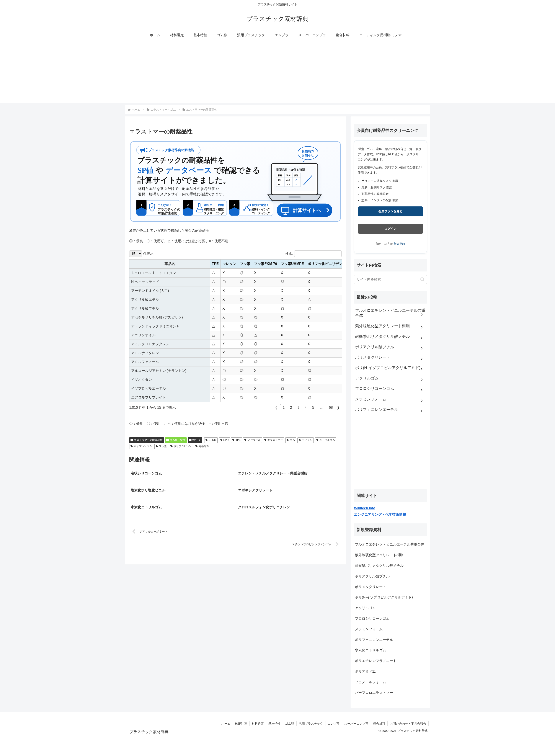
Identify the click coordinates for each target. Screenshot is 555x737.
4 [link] (306, 407)
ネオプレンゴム (143, 446)
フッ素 (163, 446)
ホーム (225, 723)
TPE (238, 439)
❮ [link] (276, 407)
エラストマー (275, 439)
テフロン (307, 439)
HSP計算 (241, 723)
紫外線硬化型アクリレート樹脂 (379, 555)
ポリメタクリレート (370, 587)
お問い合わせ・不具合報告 (408, 723)
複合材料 (379, 723)
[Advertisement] (277, 72)
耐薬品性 (204, 446)
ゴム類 (289, 723)
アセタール (254, 439)
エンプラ (334, 723)
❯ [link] (338, 407)
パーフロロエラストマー (374, 693)
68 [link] (331, 407)
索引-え (196, 439)
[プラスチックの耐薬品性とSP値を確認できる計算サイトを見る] (235, 181)
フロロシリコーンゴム (372, 618)
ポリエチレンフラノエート (376, 661)
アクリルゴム (365, 608)
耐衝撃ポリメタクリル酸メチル (379, 565)
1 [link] (284, 407)
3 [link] (298, 407)
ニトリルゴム (327, 439)
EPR (226, 439)
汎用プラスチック (311, 723)
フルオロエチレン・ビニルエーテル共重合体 (389, 544)
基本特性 (274, 723)
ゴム (292, 439)
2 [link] (291, 407)
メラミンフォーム (369, 629)
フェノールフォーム (370, 682)
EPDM (212, 439)
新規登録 (399, 243)
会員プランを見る (390, 211)
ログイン (390, 228)
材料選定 (258, 723)
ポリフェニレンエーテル (374, 640)
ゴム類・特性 (177, 439)
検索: (289, 253)
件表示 (148, 253)
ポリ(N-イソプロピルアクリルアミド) (384, 597)
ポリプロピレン (182, 446)
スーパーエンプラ (356, 723)
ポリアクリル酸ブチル (372, 576)
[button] (422, 279)
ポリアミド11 (365, 671)
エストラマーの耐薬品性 (148, 439)
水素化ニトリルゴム (370, 650)
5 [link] (313, 407)
